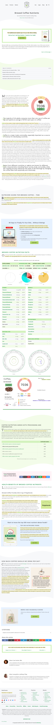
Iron (29, 297)
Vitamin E (4, 316)
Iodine (29, 294)
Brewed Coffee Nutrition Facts (9, 72)
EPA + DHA (4, 338)
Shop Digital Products (26, 650)
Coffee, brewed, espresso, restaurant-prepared (11, 444)
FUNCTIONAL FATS (6, 331)
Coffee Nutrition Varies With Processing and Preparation (14, 74)
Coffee (3, 123)
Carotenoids (30, 321)
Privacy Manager (4, 721)
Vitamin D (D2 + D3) (6, 314)
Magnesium (30, 299)
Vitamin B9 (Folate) (6, 307)
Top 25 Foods (47, 696)
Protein (21, 265)
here (3, 518)
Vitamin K (4, 319)
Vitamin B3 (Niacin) (6, 297)
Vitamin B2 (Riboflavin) (7, 294)
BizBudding (39, 722)
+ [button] (50, 76)
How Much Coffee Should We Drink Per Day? (12, 78)
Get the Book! (47, 692)
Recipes (34, 697)
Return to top (26, 719)
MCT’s (3, 346)
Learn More (22, 37)
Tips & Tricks (35, 700)
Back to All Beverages (46, 52)
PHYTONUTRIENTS (32, 319)
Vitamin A (4, 289)
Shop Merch (42, 650)
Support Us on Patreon (10, 650)
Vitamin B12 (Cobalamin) (7, 309)
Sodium (29, 312)
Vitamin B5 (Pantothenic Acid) (8, 299)
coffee (15, 173)
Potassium (30, 307)
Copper (29, 292)
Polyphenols (30, 324)
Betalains (30, 334)
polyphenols (29, 202)
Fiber (38, 268)
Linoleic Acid (5, 343)
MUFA (3, 334)
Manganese (30, 302)
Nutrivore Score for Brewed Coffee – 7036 (11, 70)
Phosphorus (30, 304)
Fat (24, 268)
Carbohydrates (39, 265)
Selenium (30, 309)
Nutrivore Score (23, 263)
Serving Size (5, 265)
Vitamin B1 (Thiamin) (6, 292)
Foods (24, 17)
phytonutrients (21, 104)
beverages (6, 199)
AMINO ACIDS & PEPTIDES (33, 338)
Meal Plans (35, 699)
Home (21, 17)
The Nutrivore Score (8, 430)
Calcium (30, 289)
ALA (3, 336)
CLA (3, 341)
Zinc (29, 314)
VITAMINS (4, 287)
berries (15, 141)
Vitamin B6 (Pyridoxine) (7, 302)
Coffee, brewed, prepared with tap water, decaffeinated (13, 448)
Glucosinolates (31, 329)
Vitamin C (4, 312)
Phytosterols (30, 326)
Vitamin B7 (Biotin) (6, 304)
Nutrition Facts (24, 701)
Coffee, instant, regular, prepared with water (11, 456)
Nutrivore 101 (23, 692)
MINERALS (30, 287)
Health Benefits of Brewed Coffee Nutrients (11, 76)
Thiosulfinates (31, 331)
